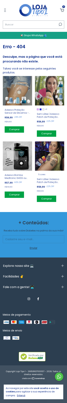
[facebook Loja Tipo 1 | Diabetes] (38, 299)
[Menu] (6, 10)
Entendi (21, 395)
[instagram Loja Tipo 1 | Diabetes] (28, 299)
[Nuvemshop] (33, 379)
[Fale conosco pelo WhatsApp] (59, 376)
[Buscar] (60, 24)
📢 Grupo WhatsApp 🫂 (33, 35)
